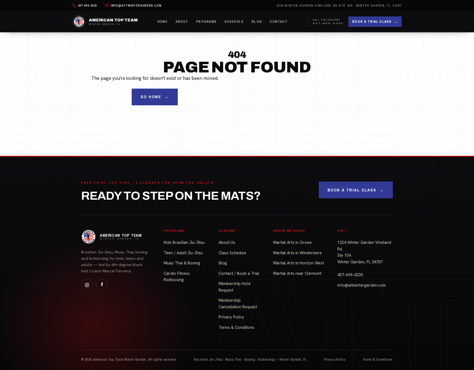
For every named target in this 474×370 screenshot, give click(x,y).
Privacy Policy (231, 317)
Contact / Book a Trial (239, 273)
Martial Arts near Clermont (297, 273)
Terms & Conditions (236, 327)
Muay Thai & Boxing (182, 263)
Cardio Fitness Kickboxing (177, 277)
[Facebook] (102, 285)
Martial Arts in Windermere (297, 252)
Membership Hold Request (234, 287)
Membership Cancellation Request (238, 303)
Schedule (234, 21)
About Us (227, 242)
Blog (257, 21)
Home (162, 21)
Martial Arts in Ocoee (292, 242)
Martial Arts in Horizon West (298, 263)
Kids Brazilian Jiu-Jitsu (184, 242)
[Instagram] (87, 285)
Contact (278, 21)
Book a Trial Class (374, 21)
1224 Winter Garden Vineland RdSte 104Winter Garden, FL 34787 (364, 252)
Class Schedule (232, 252)
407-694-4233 (350, 274)
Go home (154, 97)
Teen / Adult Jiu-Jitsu (183, 252)
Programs (206, 21)
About (182, 21)
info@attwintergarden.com (361, 285)
